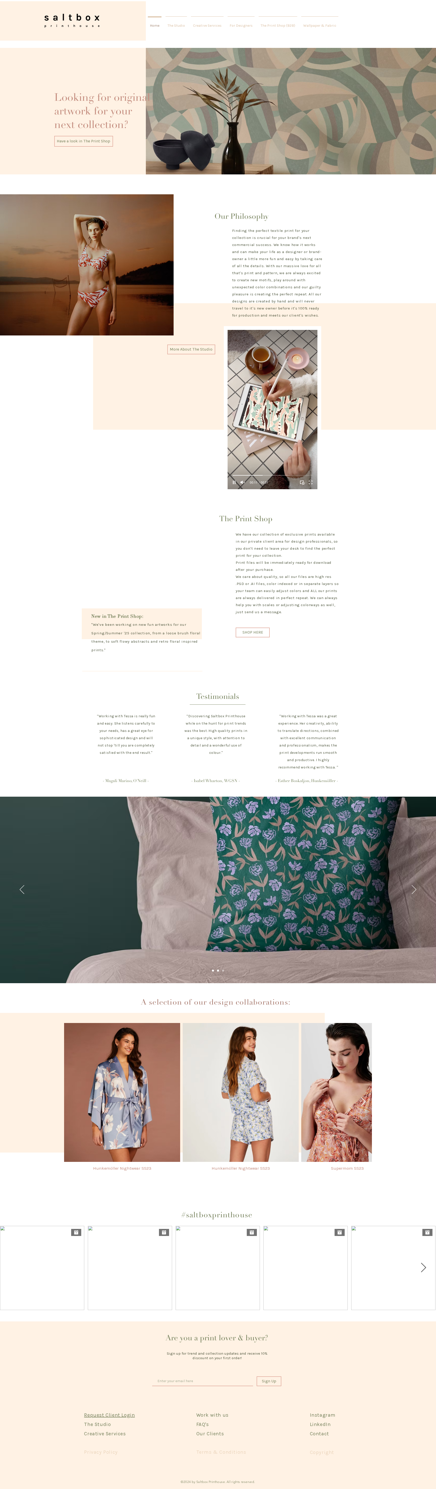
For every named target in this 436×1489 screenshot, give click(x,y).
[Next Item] (363, 1102)
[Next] (414, 890)
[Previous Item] (73, 1102)
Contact (319, 1434)
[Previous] (22, 890)
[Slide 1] (213, 971)
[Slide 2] (218, 971)
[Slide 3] (223, 971)
